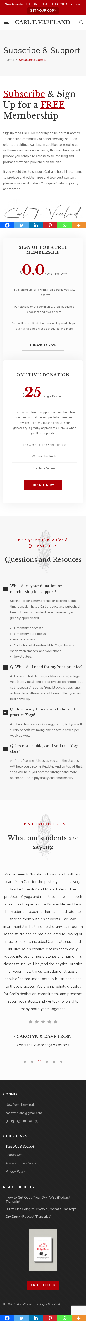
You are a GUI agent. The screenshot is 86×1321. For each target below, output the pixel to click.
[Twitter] (21, 225)
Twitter (36, 1121)
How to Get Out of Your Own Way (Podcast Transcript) (38, 1199)
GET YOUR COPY (43, 10)
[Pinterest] (50, 225)
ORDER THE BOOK (43, 1285)
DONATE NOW (43, 485)
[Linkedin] (36, 225)
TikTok (7, 1121)
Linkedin (30, 1121)
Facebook (12, 1121)
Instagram (18, 1121)
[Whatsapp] (64, 225)
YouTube (24, 1121)
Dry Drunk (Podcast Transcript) (28, 1216)
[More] (79, 225)
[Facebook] (7, 225)
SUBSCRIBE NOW (43, 346)
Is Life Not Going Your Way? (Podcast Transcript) (42, 1209)
